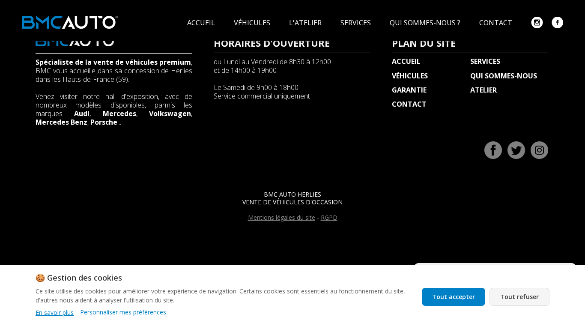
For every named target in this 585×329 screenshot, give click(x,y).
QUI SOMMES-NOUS (503, 76)
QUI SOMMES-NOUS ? (426, 22)
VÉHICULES (253, 22)
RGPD (329, 217)
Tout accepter (453, 297)
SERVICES (356, 22)
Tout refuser (519, 297)
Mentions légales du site (281, 217)
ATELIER (483, 90)
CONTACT (496, 22)
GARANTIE (409, 90)
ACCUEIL (202, 22)
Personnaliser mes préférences (123, 312)
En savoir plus (55, 312)
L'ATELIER (306, 22)
